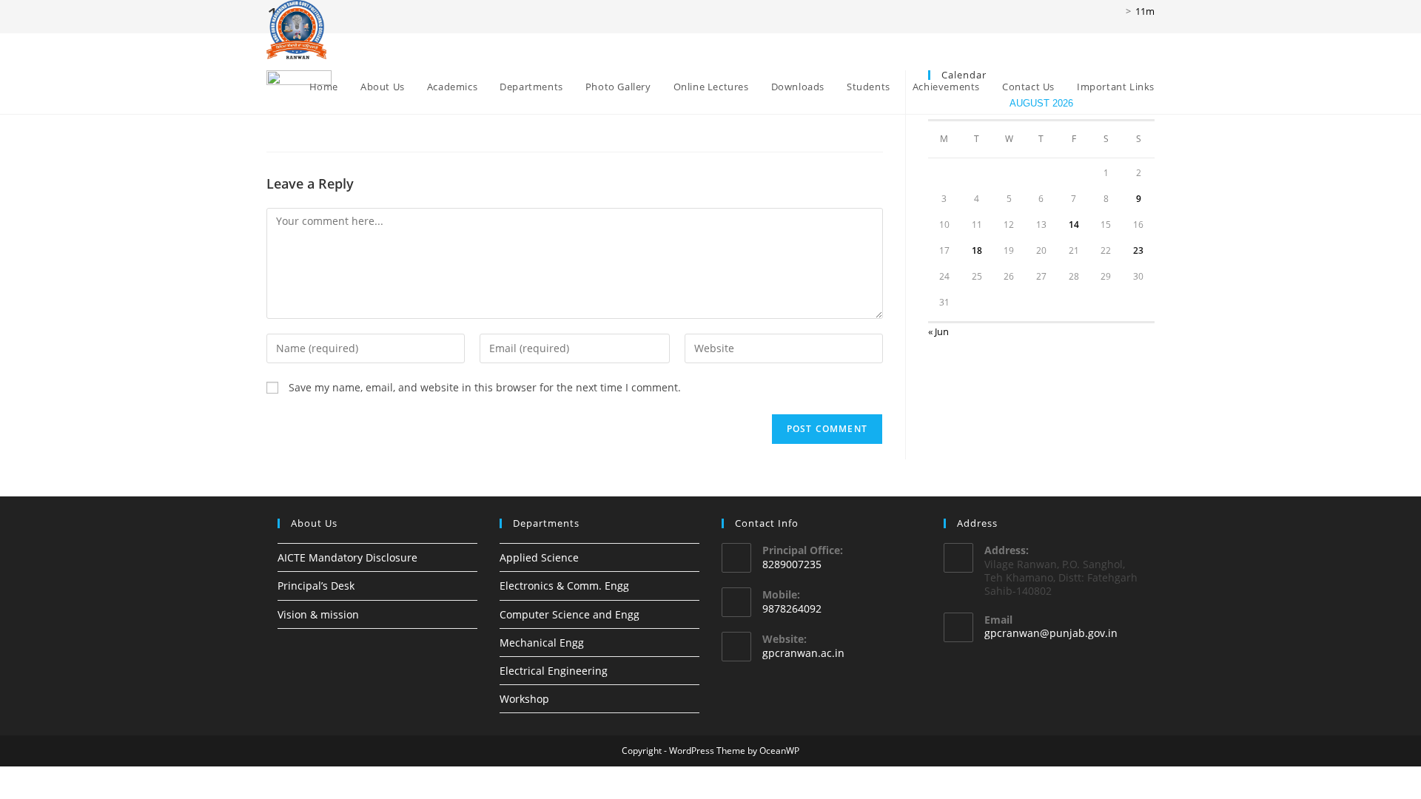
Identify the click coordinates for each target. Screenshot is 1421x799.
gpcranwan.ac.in (803, 653)
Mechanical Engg (542, 643)
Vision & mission (318, 614)
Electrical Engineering (554, 671)
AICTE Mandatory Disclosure (347, 557)
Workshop (524, 699)
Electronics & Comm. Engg (564, 586)
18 (977, 250)
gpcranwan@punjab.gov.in (1051, 633)
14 (1074, 224)
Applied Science (539, 557)
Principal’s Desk (316, 586)
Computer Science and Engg (569, 614)
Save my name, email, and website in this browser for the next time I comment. (485, 387)
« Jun (938, 331)
